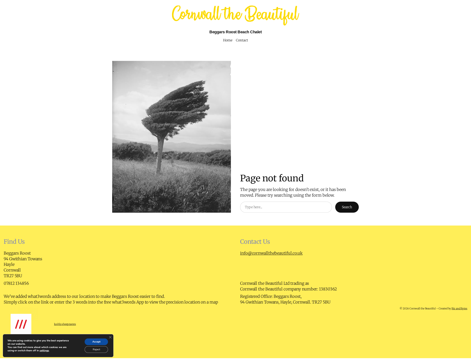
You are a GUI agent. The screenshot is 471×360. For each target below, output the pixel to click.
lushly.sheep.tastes (65, 324)
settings (44, 350)
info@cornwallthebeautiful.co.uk (271, 253)
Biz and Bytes (459, 308)
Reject (96, 349)
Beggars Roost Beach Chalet (235, 32)
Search (347, 207)
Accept (96, 341)
